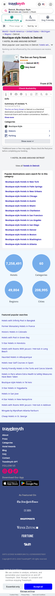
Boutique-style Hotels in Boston (20, 234)
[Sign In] (50, 4)
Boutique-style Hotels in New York (22, 181)
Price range (14, 26)
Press (4, 438)
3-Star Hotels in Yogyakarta (14, 388)
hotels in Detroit (31, 165)
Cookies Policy (14, 594)
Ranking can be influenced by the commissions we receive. (26, 49)
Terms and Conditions (38, 594)
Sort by (31, 26)
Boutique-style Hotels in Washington (23, 239)
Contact (6, 458)
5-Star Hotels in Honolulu (13, 343)
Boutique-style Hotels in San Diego (22, 225)
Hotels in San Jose (10, 393)
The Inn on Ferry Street (33, 57)
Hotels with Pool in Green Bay (15, 337)
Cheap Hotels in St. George (14, 416)
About (5, 435)
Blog (4, 450)
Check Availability (27, 88)
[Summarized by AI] (19, 106)
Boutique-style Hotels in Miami (20, 205)
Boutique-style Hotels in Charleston (22, 210)
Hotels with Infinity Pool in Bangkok (18, 320)
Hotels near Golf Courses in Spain (17, 362)
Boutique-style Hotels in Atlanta (21, 244)
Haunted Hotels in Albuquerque (17, 357)
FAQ (4, 454)
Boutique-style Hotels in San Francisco (24, 215)
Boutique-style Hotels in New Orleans (23, 191)
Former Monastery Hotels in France (18, 326)
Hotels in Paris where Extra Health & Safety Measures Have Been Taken (27, 375)
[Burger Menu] (4, 4)
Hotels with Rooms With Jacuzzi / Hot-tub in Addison (26, 405)
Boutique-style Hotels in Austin (20, 201)
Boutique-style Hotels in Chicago (21, 196)
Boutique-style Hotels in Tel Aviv (17, 382)
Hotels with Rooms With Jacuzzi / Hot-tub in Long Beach (25, 350)
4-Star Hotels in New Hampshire (17, 399)
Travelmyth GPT (10, 461)
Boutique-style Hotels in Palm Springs (23, 186)
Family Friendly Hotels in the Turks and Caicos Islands (27, 368)
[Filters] (4, 26)
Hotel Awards (9, 446)
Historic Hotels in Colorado (14, 331)
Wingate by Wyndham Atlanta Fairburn (20, 410)
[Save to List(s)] (16, 57)
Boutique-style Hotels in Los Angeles (23, 220)
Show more (26, 141)
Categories (7, 442)
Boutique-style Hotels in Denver (20, 229)
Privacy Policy (25, 594)
